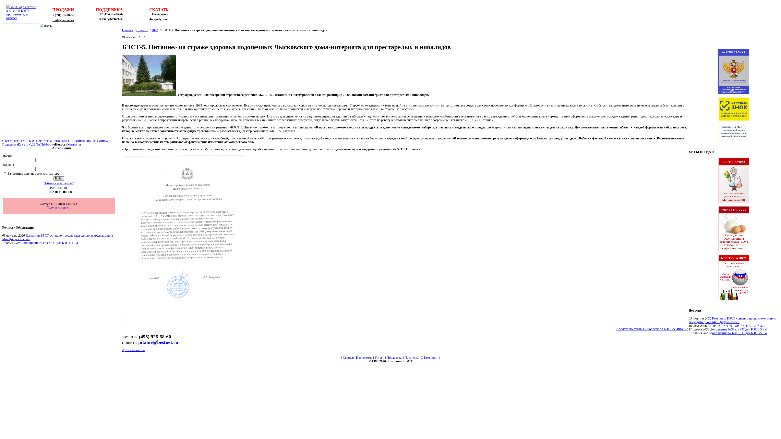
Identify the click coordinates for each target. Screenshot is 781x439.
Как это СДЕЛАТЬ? (31, 144)
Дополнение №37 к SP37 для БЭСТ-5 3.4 (738, 333)
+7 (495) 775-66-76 (111, 14)
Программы (364, 357)
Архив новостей (133, 350)
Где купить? (100, 140)
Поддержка (10, 144)
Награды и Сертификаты (74, 140)
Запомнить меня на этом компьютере (33, 173)
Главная (127, 30)
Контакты (74, 144)
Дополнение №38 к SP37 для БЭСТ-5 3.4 (738, 329)
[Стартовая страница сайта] (22, 18)
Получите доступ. (58, 207)
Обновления (160, 14)
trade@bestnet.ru (63, 20)
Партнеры (412, 357)
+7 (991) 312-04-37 (62, 15)
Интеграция (48, 140)
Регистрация (59, 187)
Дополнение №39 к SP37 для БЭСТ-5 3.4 (49, 242)
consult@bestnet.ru (111, 19)
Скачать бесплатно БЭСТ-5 (21, 140)
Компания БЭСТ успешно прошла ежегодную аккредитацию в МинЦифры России (732, 320)
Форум (50, 144)
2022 (155, 30)
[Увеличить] (149, 95)
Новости (142, 30)
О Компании (429, 357)
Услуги (379, 357)
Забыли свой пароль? (59, 183)
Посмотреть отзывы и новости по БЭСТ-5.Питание (652, 329)
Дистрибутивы (158, 19)
